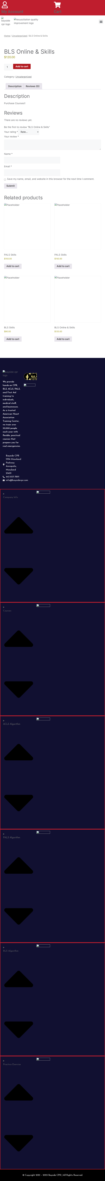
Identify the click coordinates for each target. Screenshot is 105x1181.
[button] (101, 21)
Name (8, 154)
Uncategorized (19, 36)
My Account (12, 11)
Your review (11, 136)
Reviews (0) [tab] (33, 86)
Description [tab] (15, 86)
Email (8, 166)
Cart (57, 11)
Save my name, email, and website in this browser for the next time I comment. (50, 179)
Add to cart (21, 66)
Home (7, 36)
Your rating (11, 132)
